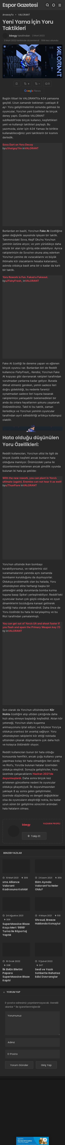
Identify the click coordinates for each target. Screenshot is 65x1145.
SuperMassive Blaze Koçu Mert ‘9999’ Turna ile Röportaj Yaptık (16, 929)
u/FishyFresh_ (13, 280)
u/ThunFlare (12, 485)
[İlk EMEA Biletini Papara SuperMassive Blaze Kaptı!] (16, 949)
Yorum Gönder (19, 1065)
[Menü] (59, 5)
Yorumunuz (15, 1015)
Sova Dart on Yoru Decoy (17, 144)
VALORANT (31, 148)
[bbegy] (14, 831)
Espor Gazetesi (20, 5)
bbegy (13, 35)
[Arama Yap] (47, 5)
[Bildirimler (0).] (53, 5)
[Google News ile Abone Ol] (32, 91)
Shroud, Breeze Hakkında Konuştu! (47, 921)
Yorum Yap (13, 992)
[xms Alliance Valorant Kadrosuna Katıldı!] (16, 866)
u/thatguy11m (13, 148)
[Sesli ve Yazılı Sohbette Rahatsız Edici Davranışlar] (48, 949)
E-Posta (13, 1054)
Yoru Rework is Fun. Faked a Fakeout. (25, 277)
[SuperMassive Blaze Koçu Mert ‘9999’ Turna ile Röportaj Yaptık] (16, 904)
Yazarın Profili (51, 823)
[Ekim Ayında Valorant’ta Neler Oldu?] (48, 866)
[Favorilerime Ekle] (17, 84)
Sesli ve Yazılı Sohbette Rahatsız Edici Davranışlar (47, 973)
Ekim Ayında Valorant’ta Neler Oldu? (46, 885)
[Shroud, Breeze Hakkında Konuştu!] (48, 904)
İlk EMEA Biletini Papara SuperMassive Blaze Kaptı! (16, 975)
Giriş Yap (46, 1065)
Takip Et (35, 836)
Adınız (11, 1042)
